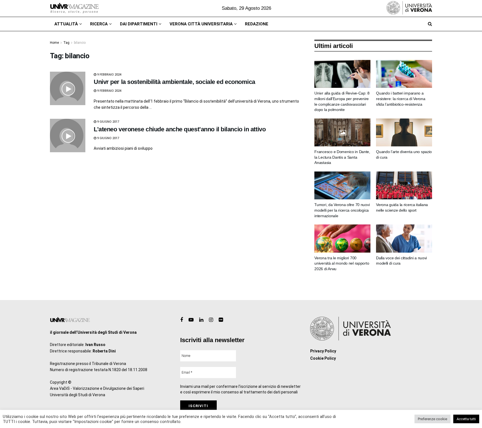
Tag (66, 43)
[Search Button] (430, 24)
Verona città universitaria (201, 23)
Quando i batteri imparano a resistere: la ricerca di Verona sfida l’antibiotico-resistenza (400, 98)
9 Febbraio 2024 (108, 74)
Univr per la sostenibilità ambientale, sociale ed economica (174, 81)
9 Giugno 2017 (107, 122)
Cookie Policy (323, 358)
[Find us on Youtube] (191, 320)
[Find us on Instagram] (211, 320)
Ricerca (99, 23)
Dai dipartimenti (138, 23)
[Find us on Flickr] (221, 320)
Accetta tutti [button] (466, 419)
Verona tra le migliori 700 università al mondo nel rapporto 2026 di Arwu (341, 263)
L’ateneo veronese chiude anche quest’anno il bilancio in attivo (180, 129)
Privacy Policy (323, 351)
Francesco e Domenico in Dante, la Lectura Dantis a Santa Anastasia (342, 157)
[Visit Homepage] (74, 8)
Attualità (66, 23)
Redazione (256, 23)
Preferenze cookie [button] (432, 419)
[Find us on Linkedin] (201, 320)
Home (54, 43)
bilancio (80, 43)
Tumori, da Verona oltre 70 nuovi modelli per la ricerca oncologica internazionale (342, 210)
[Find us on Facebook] (181, 320)
